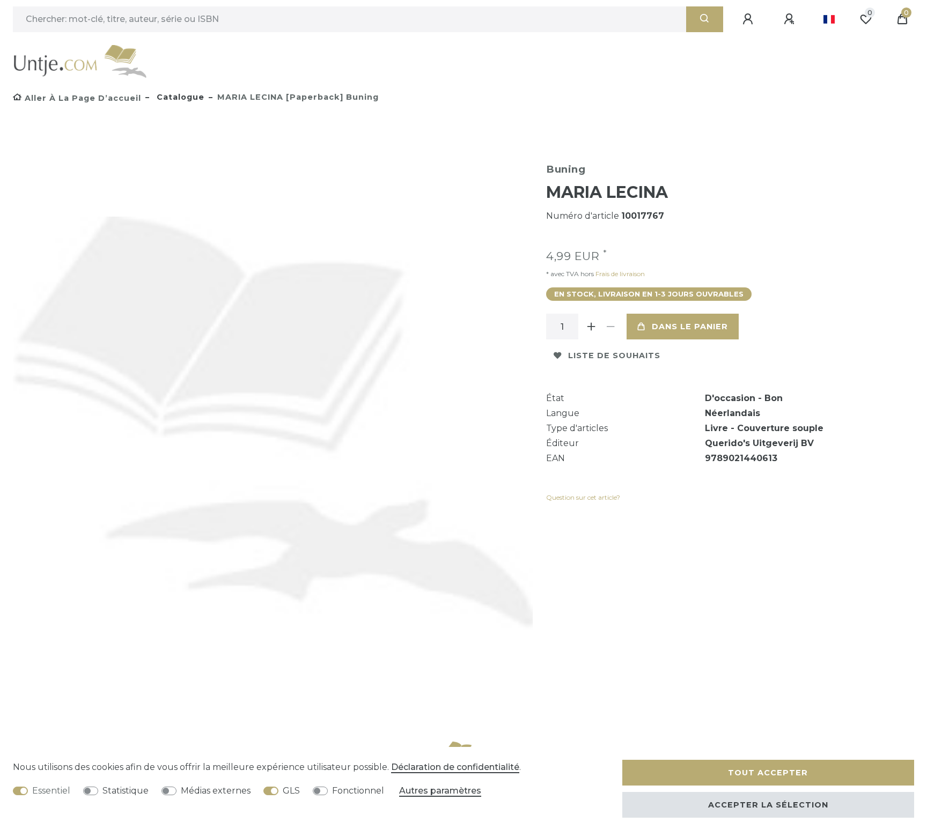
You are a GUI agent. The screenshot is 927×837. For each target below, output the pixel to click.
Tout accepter (768, 772)
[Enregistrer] (791, 19)
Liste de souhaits (614, 355)
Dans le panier (690, 326)
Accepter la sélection (768, 805)
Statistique (125, 791)
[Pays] (829, 19)
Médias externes (216, 791)
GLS (291, 791)
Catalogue (179, 97)
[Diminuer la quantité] (610, 326)
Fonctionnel (358, 791)
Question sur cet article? (583, 497)
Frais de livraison (619, 274)
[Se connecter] (749, 19)
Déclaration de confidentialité (455, 767)
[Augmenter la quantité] (591, 326)
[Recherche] (704, 19)
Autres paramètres (440, 791)
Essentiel (51, 791)
